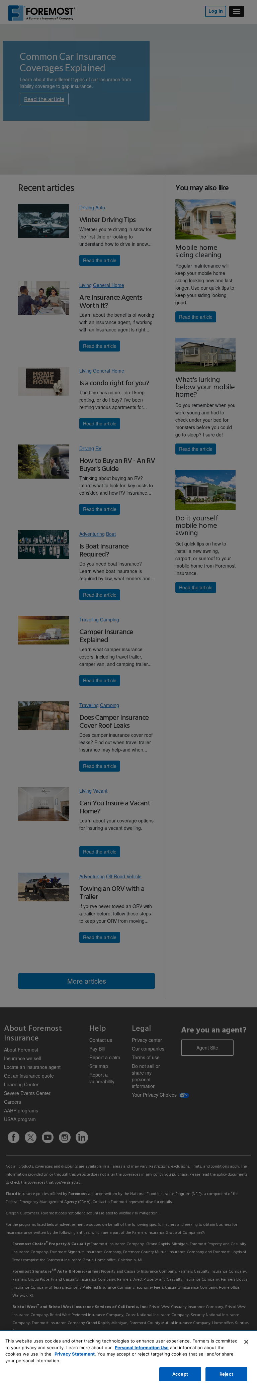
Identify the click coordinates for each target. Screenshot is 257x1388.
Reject (226, 1374)
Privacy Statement (75, 1354)
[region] (128, 1359)
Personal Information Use (142, 1347)
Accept (180, 1374)
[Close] (246, 1341)
